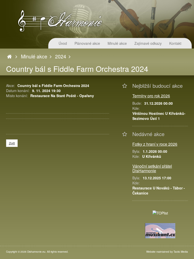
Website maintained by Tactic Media (167, 251)
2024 (60, 56)
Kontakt (175, 43)
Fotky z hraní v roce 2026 (154, 144)
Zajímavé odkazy (148, 43)
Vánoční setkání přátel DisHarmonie (152, 168)
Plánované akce (87, 43)
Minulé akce (117, 43)
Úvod (63, 43)
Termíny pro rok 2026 (151, 96)
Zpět (12, 143)
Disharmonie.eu (36, 251)
